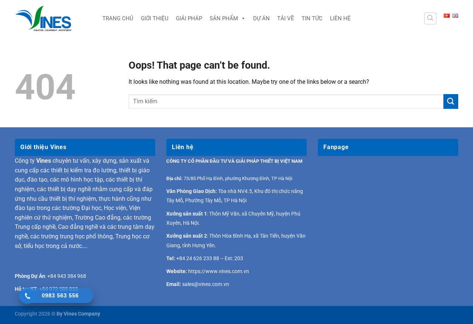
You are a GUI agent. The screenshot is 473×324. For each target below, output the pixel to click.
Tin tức (312, 18)
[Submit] (450, 101)
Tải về (285, 18)
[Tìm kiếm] (430, 18)
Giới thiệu (155, 18)
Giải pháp (189, 18)
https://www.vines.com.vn (218, 271)
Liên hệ (340, 18)
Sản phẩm (224, 18)
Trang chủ (117, 18)
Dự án (261, 18)
